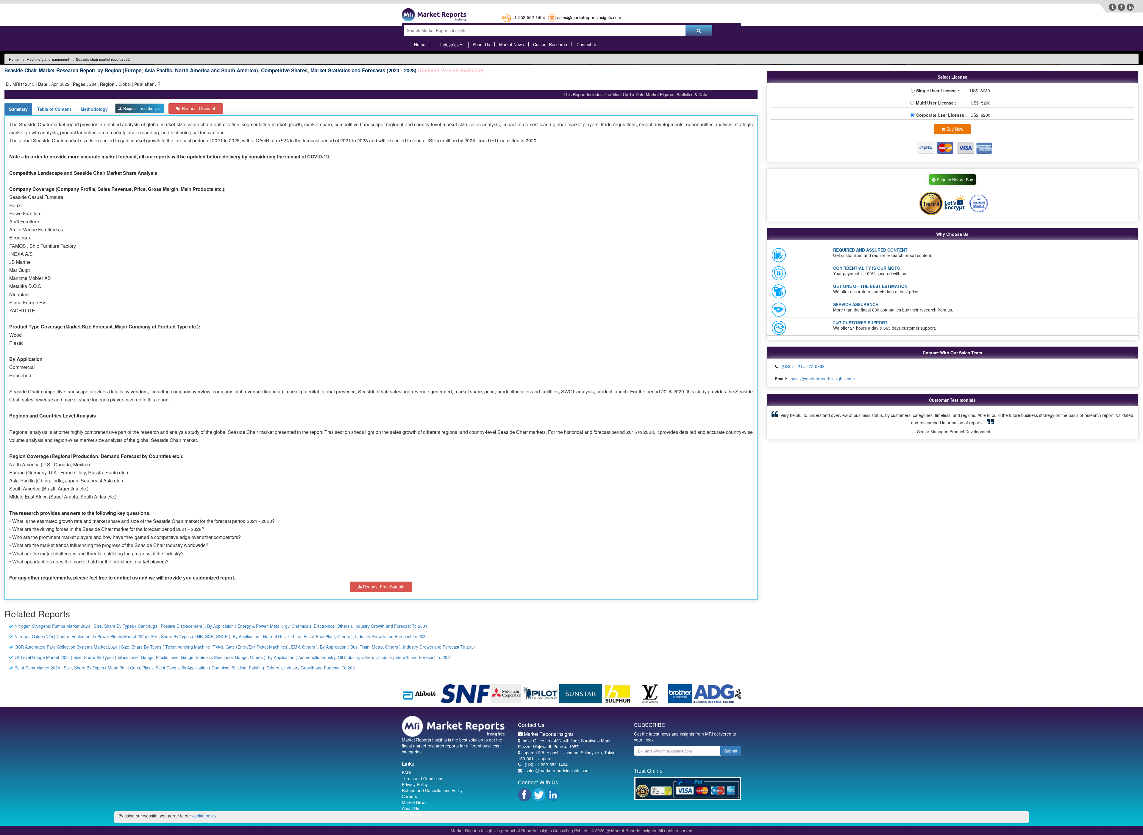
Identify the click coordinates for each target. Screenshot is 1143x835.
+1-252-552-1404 (528, 17)
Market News (511, 44)
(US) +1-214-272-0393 (803, 366)
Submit (730, 751)
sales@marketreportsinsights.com (589, 17)
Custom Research (550, 44)
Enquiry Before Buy (954, 180)
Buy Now (954, 129)
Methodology (94, 109)
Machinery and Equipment (47, 59)
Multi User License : (937, 103)
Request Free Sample (141, 108)
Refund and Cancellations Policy (432, 790)
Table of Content (54, 109)
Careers (409, 796)
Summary (18, 109)
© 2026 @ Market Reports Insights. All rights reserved (641, 831)
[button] (798, 422)
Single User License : (939, 91)
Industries (449, 45)
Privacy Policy (415, 784)
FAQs (407, 772)
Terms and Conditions (422, 778)
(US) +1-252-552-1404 (546, 764)
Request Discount (198, 108)
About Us (481, 44)
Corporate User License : (942, 115)
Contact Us (587, 44)
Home (419, 44)
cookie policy (204, 816)
